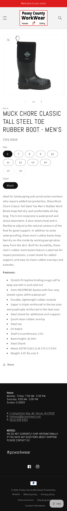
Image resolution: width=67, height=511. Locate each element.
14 (45, 162)
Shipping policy (45, 500)
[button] (5, 18)
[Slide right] (41, 101)
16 (22, 171)
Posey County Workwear (31, 490)
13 (32, 162)
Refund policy (30, 494)
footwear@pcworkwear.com (25, 416)
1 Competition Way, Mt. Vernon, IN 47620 (31, 413)
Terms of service (26, 500)
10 (52, 154)
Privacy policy (48, 494)
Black (10, 185)
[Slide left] (25, 101)
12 (20, 162)
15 (10, 171)
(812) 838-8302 (19, 419)
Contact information (35, 505)
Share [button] (10, 364)
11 (8, 162)
